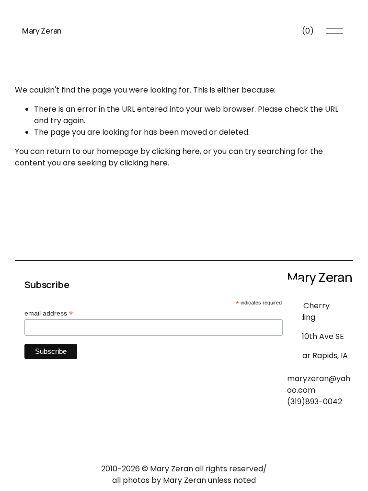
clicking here (176, 151)
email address (48, 313)
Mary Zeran (41, 30)
